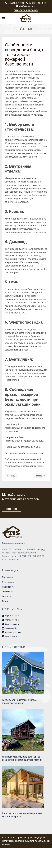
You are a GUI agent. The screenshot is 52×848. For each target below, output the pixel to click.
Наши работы (8, 586)
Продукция (7, 577)
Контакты (6, 596)
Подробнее (11, 508)
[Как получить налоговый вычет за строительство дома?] (23, 673)
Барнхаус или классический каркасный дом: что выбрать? (22, 815)
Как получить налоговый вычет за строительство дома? (19, 701)
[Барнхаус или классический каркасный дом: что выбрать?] (23, 786)
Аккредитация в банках (26, 9)
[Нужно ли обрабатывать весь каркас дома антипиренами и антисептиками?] (23, 729)
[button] (3, 18)
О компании (7, 591)
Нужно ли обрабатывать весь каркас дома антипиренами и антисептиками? (22, 758)
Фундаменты (8, 582)
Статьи (5, 601)
